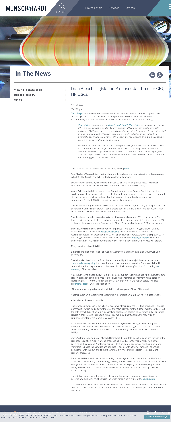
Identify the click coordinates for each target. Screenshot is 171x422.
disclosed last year (110, 232)
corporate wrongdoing (84, 263)
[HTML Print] (152, 75)
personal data (80, 284)
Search (61, 12)
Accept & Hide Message (156, 417)
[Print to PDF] (160, 75)
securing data (148, 379)
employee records (140, 238)
